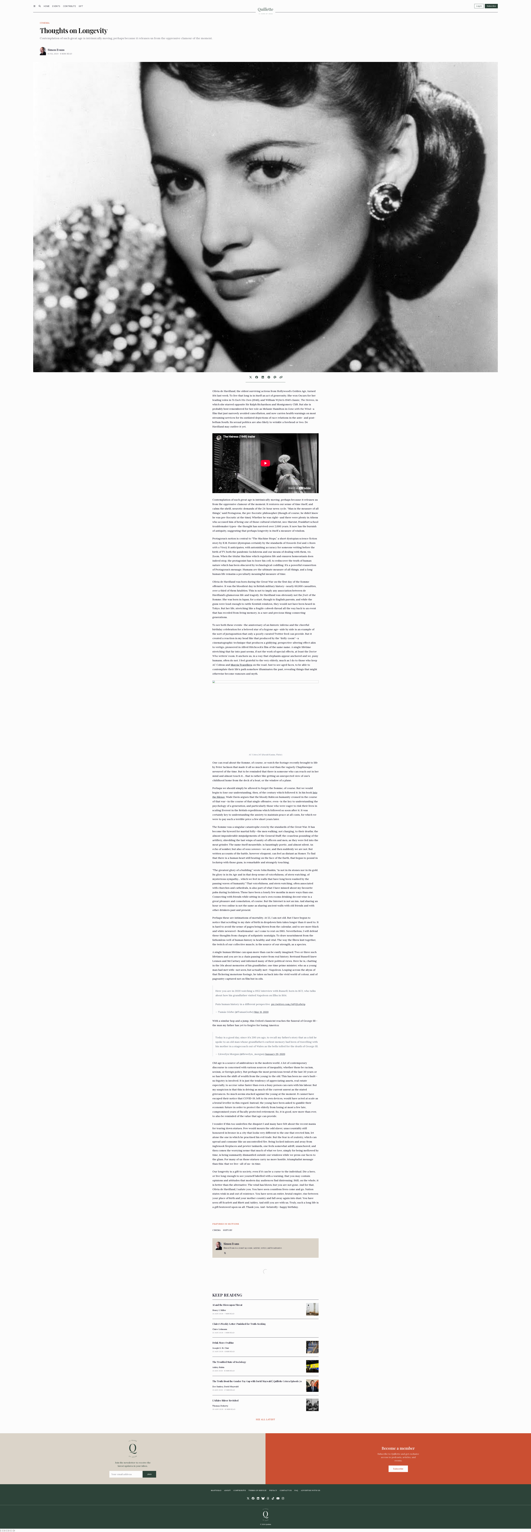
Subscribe (491, 6)
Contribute (69, 6)
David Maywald (231, 1386)
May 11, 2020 (261, 1012)
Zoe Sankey (217, 1386)
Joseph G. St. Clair (220, 1348)
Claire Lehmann (219, 1329)
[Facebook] (253, 1498)
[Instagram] (283, 1498)
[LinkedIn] (258, 1498)
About (227, 1490)
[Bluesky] (263, 1498)
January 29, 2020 (275, 1054)
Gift (81, 6)
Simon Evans (56, 50)
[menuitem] (47, 6)
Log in (479, 6)
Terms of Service (257, 1490)
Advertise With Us (310, 1490)
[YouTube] (278, 1498)
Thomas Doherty (220, 1406)
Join (149, 1474)
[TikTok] (273, 1498)
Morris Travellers (241, 664)
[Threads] (268, 1498)
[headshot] (43, 51)
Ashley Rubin (218, 1367)
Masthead (216, 1490)
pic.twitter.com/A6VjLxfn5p (288, 1004)
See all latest (265, 1419)
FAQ (296, 1490)
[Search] (39, 6)
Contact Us (286, 1490)
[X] (225, 1253)
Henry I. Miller (219, 1310)
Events (56, 6)
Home (47, 6)
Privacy (273, 1490)
